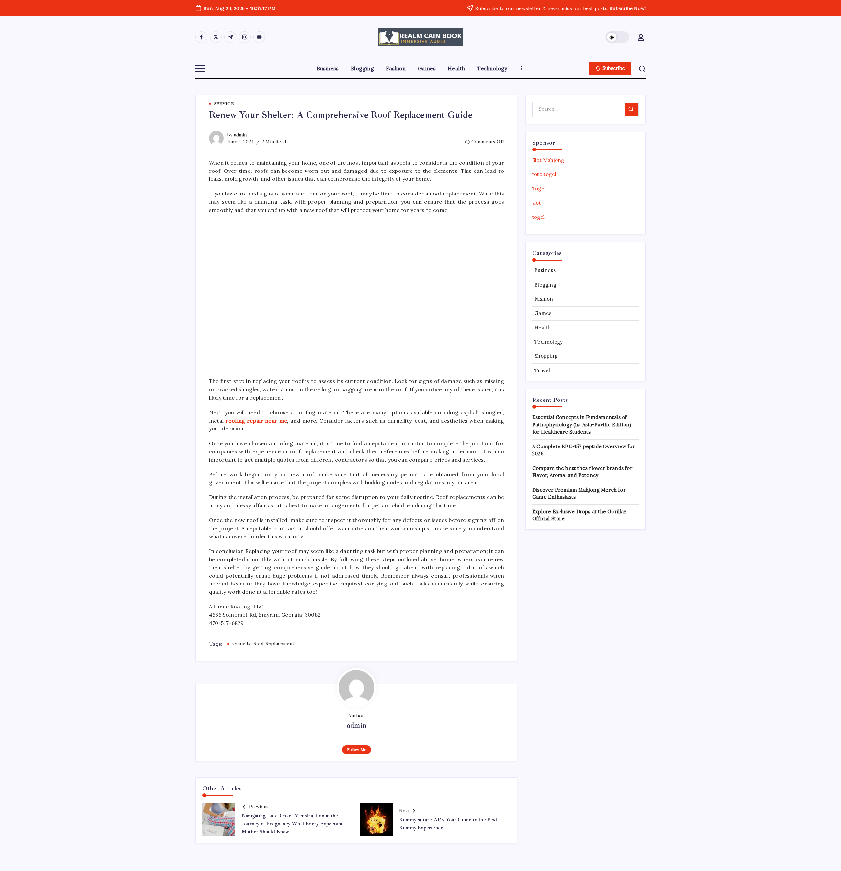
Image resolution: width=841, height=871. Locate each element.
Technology (548, 342)
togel (538, 217)
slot (536, 203)
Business (545, 270)
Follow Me (356, 749)
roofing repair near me (256, 420)
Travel (542, 370)
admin (240, 135)
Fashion (543, 299)
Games (542, 313)
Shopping (545, 356)
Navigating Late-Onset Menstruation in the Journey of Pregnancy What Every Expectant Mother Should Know (292, 824)
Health (542, 327)
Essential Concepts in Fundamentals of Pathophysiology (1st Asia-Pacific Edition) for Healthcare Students (581, 424)
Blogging (545, 285)
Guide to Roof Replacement (263, 643)
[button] (617, 37)
